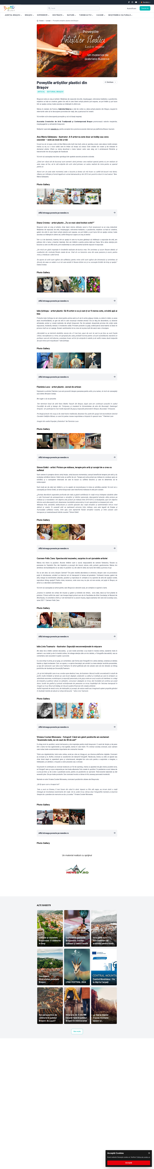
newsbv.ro (55, 129)
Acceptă (128, 1163)
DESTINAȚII (57, 15)
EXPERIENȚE (42, 15)
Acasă (41, 21)
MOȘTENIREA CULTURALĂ (119, 15)
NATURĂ (71, 15)
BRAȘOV (29, 15)
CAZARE (100, 15)
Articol (41, 92)
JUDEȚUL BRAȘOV (13, 15)
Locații (48, 21)
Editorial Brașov (55, 92)
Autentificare (131, 8)
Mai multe (77, 1031)
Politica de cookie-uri (143, 1157)
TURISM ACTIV (85, 15)
